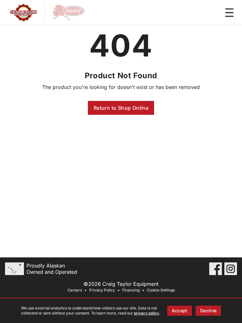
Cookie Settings (161, 290)
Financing (131, 290)
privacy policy (146, 313)
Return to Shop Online (121, 108)
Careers (74, 290)
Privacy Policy (102, 290)
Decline (208, 310)
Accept (179, 310)
